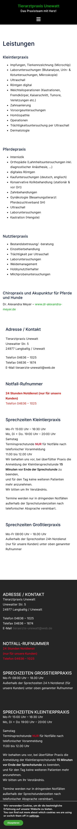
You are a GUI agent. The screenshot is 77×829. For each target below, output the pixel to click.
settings (34, 816)
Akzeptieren (13, 822)
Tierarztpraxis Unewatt (38, 6)
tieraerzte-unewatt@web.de (35, 367)
